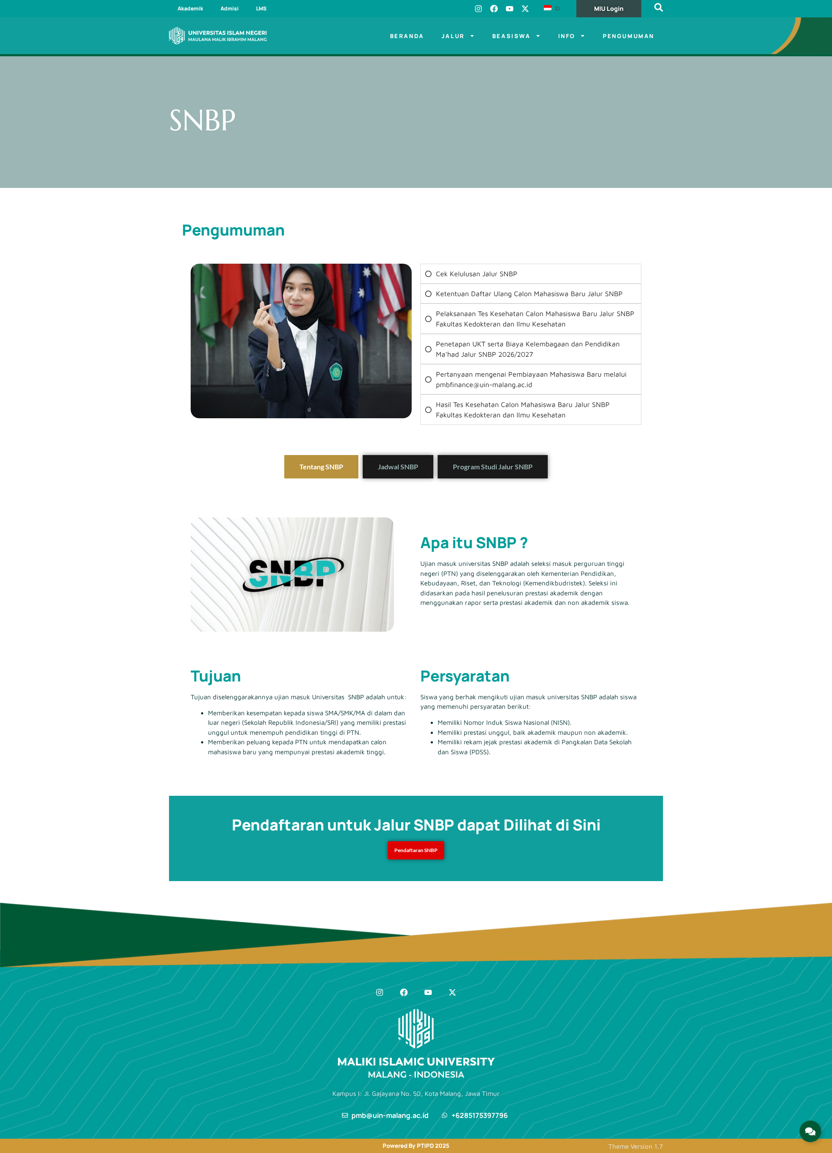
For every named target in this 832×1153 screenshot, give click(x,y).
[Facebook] (494, 8)
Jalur (453, 36)
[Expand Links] (810, 1131)
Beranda (407, 36)
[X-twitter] (525, 8)
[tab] (321, 466)
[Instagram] (478, 8)
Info (566, 36)
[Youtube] (509, 8)
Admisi (230, 8)
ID (556, 8)
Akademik (190, 8)
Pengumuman (628, 36)
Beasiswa (511, 36)
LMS (261, 8)
